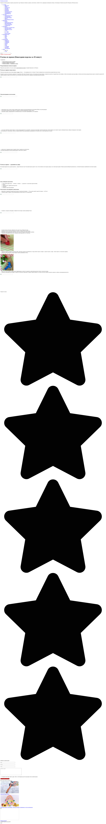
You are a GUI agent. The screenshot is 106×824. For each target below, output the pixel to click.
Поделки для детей (4, 0)
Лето (6, 37)
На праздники (5, 39)
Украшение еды (8, 13)
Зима (6, 35)
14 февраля (7, 41)
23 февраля (7, 42)
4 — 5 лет (7, 31)
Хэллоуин (7, 47)
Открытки (7, 9)
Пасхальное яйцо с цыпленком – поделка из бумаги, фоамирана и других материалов (16, 807)
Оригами (6, 8)
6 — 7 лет (7, 32)
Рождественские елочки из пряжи (9, 61)
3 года (6, 30)
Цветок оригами (3, 820)
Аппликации (7, 7)
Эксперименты (8, 12)
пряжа (18, 72)
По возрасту (5, 26)
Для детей (4, 14)
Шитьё (6, 18)
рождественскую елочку (21, 67)
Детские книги (7, 16)
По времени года (6, 34)
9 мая (6, 45)
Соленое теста (7, 25)
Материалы (5, 20)
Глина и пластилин (8, 24)
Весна (6, 36)
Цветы (6, 6)
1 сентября (7, 46)
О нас (6, 51)
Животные (7, 5)
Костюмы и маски (8, 17)
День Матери (7, 48)
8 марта (6, 43)
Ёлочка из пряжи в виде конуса (8, 62)
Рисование (7, 10)
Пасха (6, 44)
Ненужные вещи (8, 23)
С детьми (4, 4)
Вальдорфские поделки (9, 19)
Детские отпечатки (8, 11)
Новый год (7, 40)
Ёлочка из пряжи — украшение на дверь (10, 63)
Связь (4, 49)
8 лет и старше (7, 33)
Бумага (6, 21)
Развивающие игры (8, 15)
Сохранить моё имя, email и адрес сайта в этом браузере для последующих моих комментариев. (20, 776)
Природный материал (9, 22)
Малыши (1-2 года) (8, 29)
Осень (6, 38)
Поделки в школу (8, 28)
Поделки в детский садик (9, 27)
